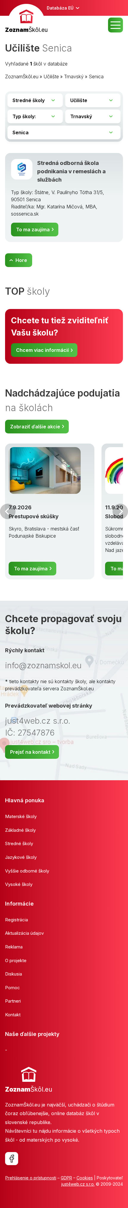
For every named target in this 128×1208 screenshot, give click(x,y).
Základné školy (20, 830)
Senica (96, 76)
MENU (115, 25)
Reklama (14, 947)
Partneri (13, 1001)
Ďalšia (120, 511)
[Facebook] (11, 1158)
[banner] (26, 19)
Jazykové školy (21, 857)
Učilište (51, 76)
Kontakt (13, 1014)
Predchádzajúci (7, 511)
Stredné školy (19, 843)
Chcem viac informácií (42, 350)
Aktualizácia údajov (24, 933)
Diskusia (13, 974)
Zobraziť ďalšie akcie (35, 427)
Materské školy (21, 816)
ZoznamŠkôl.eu (21, 76)
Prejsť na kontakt (30, 752)
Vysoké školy (18, 884)
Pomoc (12, 987)
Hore (21, 260)
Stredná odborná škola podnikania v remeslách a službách (71, 171)
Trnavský (74, 76)
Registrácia (16, 920)
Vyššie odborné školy (27, 871)
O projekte (15, 960)
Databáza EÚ (60, 7)
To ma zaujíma (33, 229)
